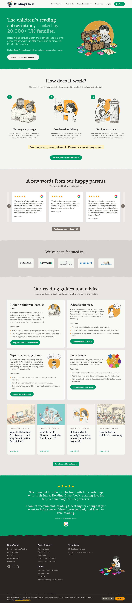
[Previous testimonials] (9, 206)
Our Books (70, 4)
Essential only (107, 598)
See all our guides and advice (66, 464)
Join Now (119, 4)
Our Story (10, 555)
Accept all (120, 598)
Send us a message (78, 549)
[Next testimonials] (123, 206)
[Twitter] (18, 566)
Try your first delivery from (23, 57)
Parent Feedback (13, 558)
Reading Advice (43, 549)
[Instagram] (13, 566)
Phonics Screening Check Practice (50, 580)
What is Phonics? (44, 552)
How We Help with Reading (17, 549)
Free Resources (43, 573)
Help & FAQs (11, 561)
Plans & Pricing (12, 552)
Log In (108, 4)
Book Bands (42, 555)
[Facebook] (8, 566)
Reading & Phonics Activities (48, 570)
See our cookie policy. (22, 600)
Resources (99, 4)
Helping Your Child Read (46, 561)
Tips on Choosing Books (46, 558)
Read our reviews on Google (64, 229)
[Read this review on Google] (42, 196)
